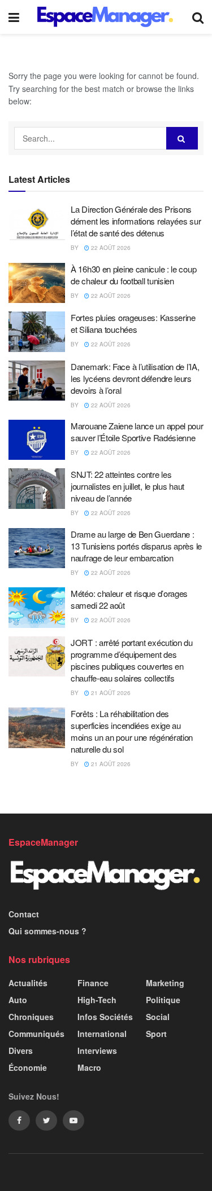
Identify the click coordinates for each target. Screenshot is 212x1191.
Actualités (27, 982)
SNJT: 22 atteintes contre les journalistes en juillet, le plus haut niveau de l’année (127, 486)
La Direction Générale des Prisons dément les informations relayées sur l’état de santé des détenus (136, 221)
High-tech (96, 999)
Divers (20, 1050)
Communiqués (36, 1033)
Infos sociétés (105, 1016)
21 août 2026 (110, 693)
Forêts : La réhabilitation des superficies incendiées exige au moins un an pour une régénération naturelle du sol (132, 731)
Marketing (165, 982)
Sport (156, 1033)
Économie (27, 1067)
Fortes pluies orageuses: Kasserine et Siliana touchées (133, 323)
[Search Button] (182, 138)
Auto (17, 999)
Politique (163, 999)
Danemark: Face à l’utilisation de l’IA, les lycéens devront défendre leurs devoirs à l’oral (135, 378)
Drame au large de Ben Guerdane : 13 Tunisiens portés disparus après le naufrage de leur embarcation (136, 546)
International (102, 1033)
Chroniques (31, 1016)
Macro (89, 1067)
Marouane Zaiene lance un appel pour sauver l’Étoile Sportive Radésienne (137, 431)
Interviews (97, 1050)
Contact (23, 914)
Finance (93, 982)
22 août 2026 (110, 248)
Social (158, 1016)
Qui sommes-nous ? (47, 931)
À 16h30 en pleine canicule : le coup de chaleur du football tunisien (133, 275)
